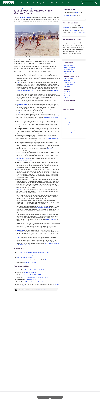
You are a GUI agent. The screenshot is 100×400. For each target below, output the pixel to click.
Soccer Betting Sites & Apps (70, 130)
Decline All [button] (43, 397)
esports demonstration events (51, 117)
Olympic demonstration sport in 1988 (25, 90)
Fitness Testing (37, 3)
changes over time (49, 259)
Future (35, 8)
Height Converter (67, 80)
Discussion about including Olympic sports (26, 255)
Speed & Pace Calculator (69, 82)
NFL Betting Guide (68, 104)
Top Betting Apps (67, 114)
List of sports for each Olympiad (24, 257)
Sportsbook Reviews (68, 136)
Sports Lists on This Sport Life (34, 279)
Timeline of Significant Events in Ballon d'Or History (37, 277)
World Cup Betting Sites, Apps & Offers (72, 132)
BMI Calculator (67, 86)
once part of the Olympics (22, 158)
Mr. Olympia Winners (68, 69)
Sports (23, 3)
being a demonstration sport (43, 207)
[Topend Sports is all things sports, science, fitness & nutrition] (8, 2)
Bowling (18, 82)
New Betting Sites (67, 128)
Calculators (46, 3)
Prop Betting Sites (68, 118)
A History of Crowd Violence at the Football (34, 269)
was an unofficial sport (50, 219)
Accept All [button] (56, 397)
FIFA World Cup (73, 30)
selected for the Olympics (30, 262)
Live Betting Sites (67, 124)
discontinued (65, 17)
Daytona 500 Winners (68, 65)
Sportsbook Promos (68, 116)
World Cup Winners (68, 93)
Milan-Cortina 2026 (74, 14)
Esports (18, 112)
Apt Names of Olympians (30, 272)
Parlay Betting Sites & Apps (70, 122)
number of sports (25, 259)
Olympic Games (66, 27)
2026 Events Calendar (69, 106)
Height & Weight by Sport (69, 71)
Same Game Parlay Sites (69, 120)
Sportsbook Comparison (69, 134)
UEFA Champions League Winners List (34, 281)
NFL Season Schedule (69, 102)
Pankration (49, 148)
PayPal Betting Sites (68, 126)
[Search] (96, 3)
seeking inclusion (22, 59)
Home (15, 8)
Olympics (23, 8)
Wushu (18, 237)
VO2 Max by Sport (68, 73)
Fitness (64, 3)
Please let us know (41, 289)
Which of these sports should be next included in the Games (34, 252)
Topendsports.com (67, 42)
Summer (28, 8)
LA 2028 (76, 12)
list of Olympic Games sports (69, 15)
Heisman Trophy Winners (69, 67)
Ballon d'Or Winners (68, 91)
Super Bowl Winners (68, 95)
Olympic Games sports (24, 17)
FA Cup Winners (67, 97)
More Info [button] (74, 393)
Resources (71, 3)
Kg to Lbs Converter (68, 78)
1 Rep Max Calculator (68, 84)
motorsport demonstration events (24, 160)
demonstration (73, 17)
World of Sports (55, 3)
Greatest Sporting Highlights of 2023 (32, 274)
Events (29, 3)
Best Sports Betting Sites (69, 112)
